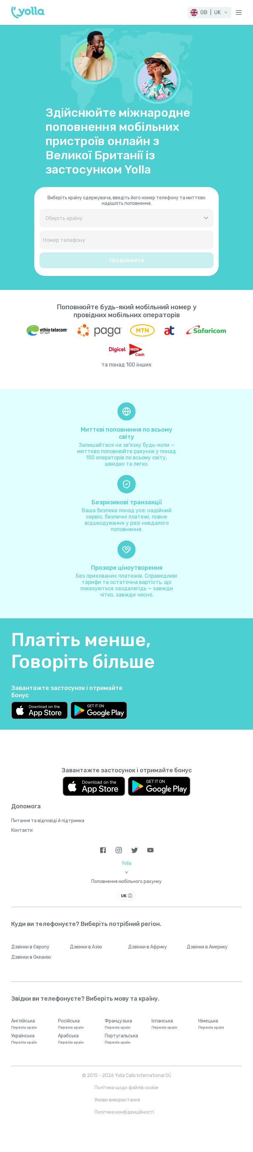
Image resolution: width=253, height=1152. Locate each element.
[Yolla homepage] (27, 13)
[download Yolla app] (39, 710)
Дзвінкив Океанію (31, 957)
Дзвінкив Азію (86, 947)
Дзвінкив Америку (207, 947)
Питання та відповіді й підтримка (47, 821)
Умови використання (117, 1100)
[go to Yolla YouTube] (150, 850)
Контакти (22, 830)
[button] (209, 12)
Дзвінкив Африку (147, 947)
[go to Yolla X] (134, 850)
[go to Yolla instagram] (119, 850)
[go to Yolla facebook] (103, 850)
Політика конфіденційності (124, 1112)
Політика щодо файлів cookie (126, 1088)
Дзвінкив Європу (30, 947)
